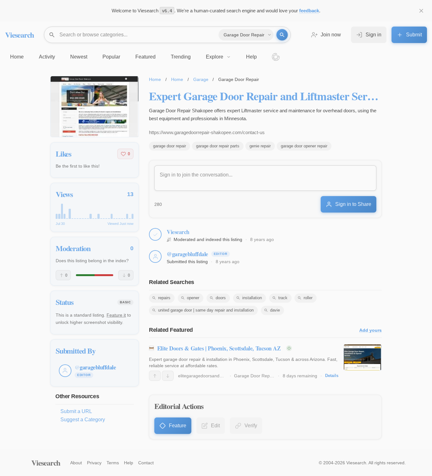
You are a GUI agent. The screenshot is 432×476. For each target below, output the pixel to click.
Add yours (370, 330)
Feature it (116, 315)
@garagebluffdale (187, 254)
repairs (164, 297)
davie (275, 310)
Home (155, 79)
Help (128, 462)
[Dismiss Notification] (421, 10)
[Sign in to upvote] (155, 376)
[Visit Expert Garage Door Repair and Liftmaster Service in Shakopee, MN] (94, 106)
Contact (146, 462)
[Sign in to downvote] (168, 376)
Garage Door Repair (254, 375)
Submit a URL (76, 411)
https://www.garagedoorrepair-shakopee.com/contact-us (207, 132)
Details (331, 375)
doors (221, 297)
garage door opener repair (304, 146)
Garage (200, 79)
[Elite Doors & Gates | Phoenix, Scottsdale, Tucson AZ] (362, 357)
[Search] (282, 34)
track (282, 297)
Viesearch (19, 34)
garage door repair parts (217, 146)
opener (193, 297)
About (76, 462)
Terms (113, 462)
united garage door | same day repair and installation (206, 310)
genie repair (260, 146)
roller (308, 297)
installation (252, 297)
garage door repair (169, 146)
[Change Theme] (276, 57)
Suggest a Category (82, 419)
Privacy (94, 462)
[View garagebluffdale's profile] (155, 256)
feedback (309, 10)
